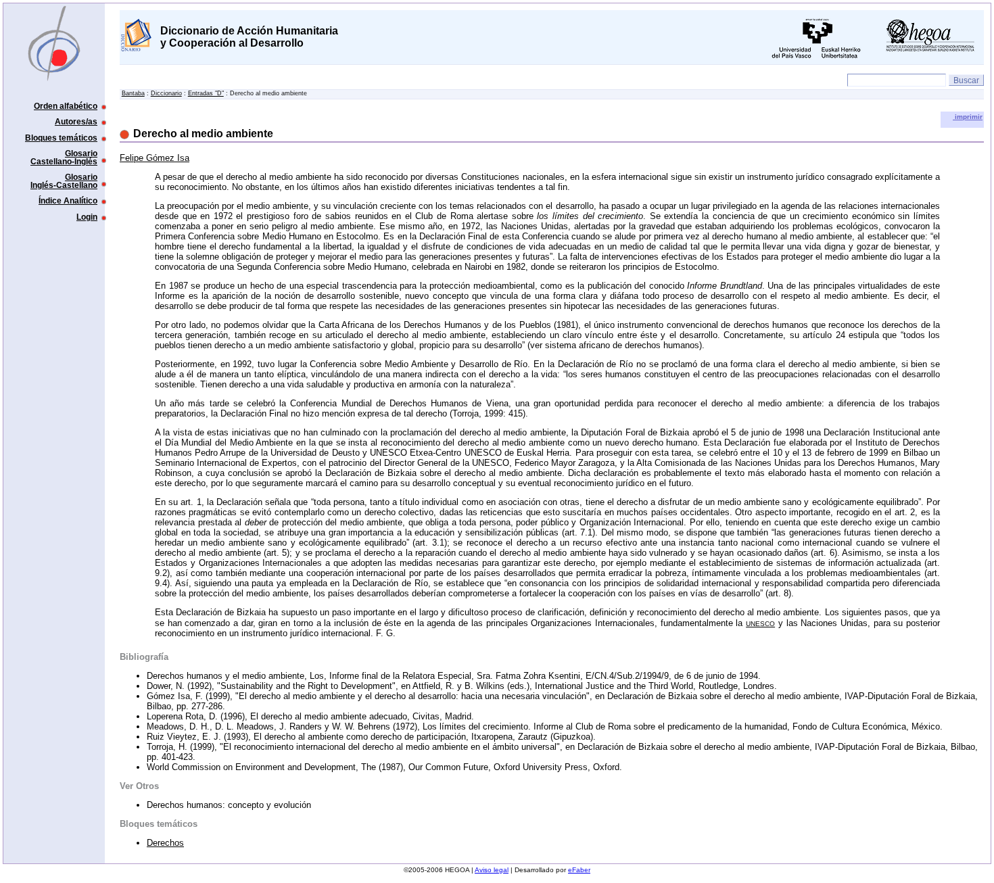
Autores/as (76, 121)
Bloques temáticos (61, 137)
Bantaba (133, 93)
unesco (760, 622)
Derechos (165, 843)
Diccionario (166, 93)
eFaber (579, 870)
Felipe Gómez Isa (154, 158)
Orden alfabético (65, 105)
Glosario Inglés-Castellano (63, 180)
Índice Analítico (68, 200)
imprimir (968, 116)
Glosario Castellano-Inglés (63, 157)
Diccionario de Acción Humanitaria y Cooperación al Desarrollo (249, 37)
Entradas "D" (206, 93)
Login (86, 216)
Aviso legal (491, 870)
